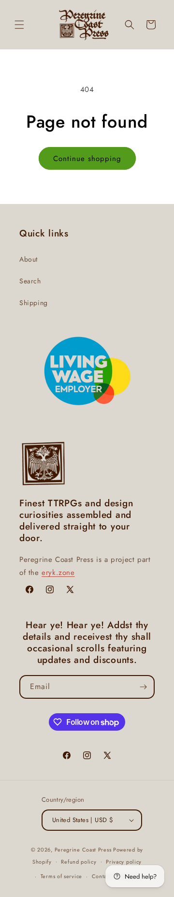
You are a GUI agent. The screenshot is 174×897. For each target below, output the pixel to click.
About (28, 259)
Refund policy (78, 862)
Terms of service (61, 876)
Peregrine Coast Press (83, 849)
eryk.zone (58, 572)
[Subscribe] (143, 687)
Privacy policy (124, 862)
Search (30, 281)
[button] (19, 24)
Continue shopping (87, 158)
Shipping (33, 303)
